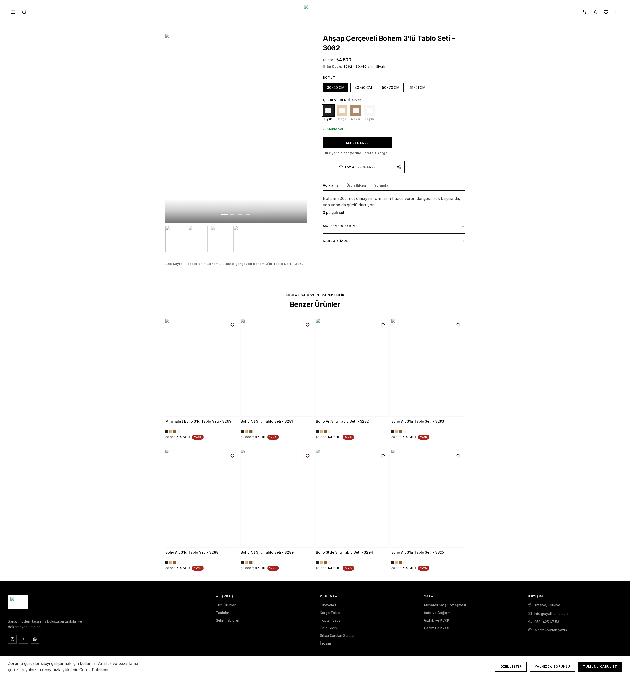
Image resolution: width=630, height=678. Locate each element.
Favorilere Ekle (360, 167)
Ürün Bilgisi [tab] (356, 185)
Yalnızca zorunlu (552, 666)
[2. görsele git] (232, 214)
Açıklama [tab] (331, 185)
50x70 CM (390, 87)
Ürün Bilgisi (329, 628)
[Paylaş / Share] (399, 167)
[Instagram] (12, 639)
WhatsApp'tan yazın (550, 630)
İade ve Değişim (437, 613)
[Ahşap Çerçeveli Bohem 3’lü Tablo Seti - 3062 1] (175, 239)
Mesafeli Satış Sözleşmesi (445, 605)
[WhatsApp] (35, 639)
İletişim (325, 643)
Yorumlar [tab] (382, 185)
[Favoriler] (605, 11)
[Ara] (24, 11)
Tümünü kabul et (600, 666)
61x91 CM (417, 87)
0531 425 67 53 (546, 622)
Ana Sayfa (174, 264)
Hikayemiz (328, 605)
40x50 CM (363, 87)
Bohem (213, 264)
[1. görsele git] (224, 214)
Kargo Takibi (330, 613)
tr (616, 12)
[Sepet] (584, 11)
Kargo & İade (394, 240)
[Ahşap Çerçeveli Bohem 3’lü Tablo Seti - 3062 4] (243, 239)
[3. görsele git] (240, 214)
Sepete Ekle (357, 143)
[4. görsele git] (248, 214)
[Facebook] (23, 639)
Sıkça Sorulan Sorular (337, 635)
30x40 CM (335, 87)
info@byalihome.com (551, 614)
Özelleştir (510, 666)
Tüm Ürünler (226, 605)
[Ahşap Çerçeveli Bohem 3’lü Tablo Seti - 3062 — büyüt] (236, 128)
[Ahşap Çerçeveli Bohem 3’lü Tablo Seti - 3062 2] (198, 239)
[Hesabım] (595, 11)
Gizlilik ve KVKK (436, 620)
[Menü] (13, 11)
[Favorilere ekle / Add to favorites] (232, 325)
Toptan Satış (330, 620)
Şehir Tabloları (227, 620)
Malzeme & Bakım (394, 226)
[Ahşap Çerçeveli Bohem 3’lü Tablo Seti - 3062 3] (220, 239)
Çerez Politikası (436, 628)
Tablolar (195, 264)
